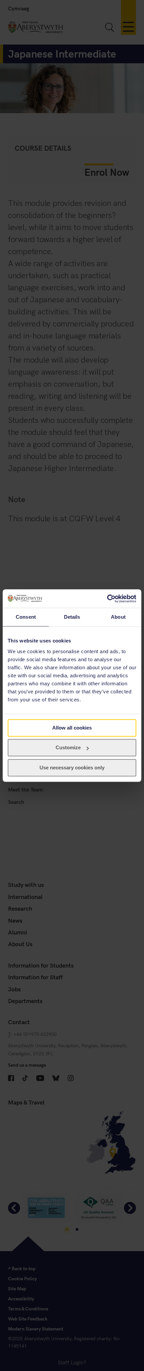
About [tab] (118, 617)
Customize (68, 747)
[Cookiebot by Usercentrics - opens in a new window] (107, 598)
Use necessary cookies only (72, 767)
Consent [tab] (26, 617)
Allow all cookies (72, 728)
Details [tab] (72, 617)
